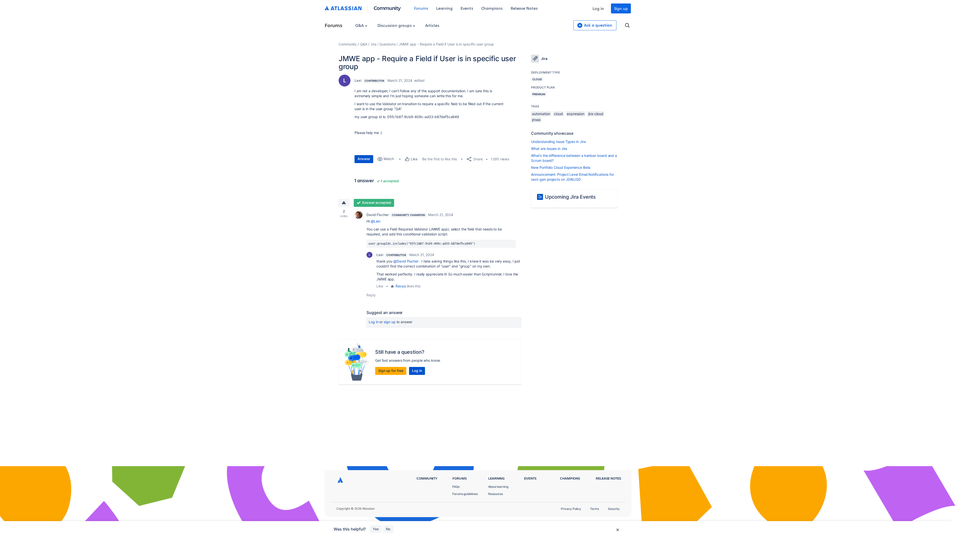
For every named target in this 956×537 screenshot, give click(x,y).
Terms (594, 509)
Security (614, 509)
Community (387, 7)
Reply (371, 295)
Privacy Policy (571, 509)
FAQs (456, 487)
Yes (376, 529)
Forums (421, 8)
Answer (364, 159)
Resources (495, 494)
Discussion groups (395, 25)
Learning (444, 8)
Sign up (621, 8)
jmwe (536, 120)
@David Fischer (405, 261)
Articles (432, 25)
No (388, 529)
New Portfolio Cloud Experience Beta (560, 167)
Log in (598, 8)
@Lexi (376, 221)
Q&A (360, 25)
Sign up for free (390, 370)
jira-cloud (595, 114)
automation (541, 114)
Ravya (401, 286)
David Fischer (377, 215)
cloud (558, 114)
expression (575, 114)
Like (379, 286)
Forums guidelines (465, 494)
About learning (498, 487)
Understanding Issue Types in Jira (558, 141)
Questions (387, 44)
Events (467, 8)
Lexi (358, 80)
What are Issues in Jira (549, 148)
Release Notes (524, 8)
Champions (492, 8)
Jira (373, 44)
